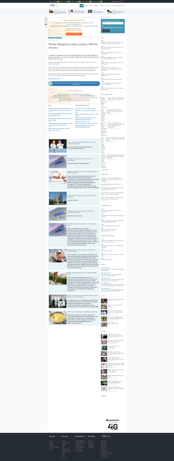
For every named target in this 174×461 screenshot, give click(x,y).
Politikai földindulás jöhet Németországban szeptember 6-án (115, 358)
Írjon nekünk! (104, 441)
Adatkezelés (103, 449)
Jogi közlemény (104, 447)
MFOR (53, 5)
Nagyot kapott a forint (113, 323)
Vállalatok (51, 37)
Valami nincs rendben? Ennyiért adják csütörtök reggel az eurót (116, 341)
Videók (86, 5)
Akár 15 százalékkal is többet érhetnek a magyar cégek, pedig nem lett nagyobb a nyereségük (116, 156)
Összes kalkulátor (79, 451)
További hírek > (105, 169)
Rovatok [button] (101, 5)
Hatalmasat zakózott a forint (82, 121)
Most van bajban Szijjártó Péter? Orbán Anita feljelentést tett (115, 382)
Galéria (50, 449)
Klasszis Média (104, 451)
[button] (112, 1)
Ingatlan (64, 445)
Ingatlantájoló (91, 447)
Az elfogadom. (112, 27)
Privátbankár (91, 443)
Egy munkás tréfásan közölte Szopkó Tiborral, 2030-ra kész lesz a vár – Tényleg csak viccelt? (112, 198)
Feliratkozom (106, 30)
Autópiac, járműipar (66, 451)
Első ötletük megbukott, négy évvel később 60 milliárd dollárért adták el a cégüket (115, 111)
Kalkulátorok (108, 5)
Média (63, 453)
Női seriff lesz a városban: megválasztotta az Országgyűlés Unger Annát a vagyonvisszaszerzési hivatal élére (112, 179)
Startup (63, 457)
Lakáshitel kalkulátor (79, 447)
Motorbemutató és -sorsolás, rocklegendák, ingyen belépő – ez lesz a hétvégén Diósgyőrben (112, 193)
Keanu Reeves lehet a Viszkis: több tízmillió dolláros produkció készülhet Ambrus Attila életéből (115, 139)
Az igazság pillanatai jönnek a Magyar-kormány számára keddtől (115, 335)
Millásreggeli (90, 445)
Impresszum (103, 445)
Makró (50, 441)
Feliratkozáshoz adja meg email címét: (111, 21)
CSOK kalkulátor (78, 449)
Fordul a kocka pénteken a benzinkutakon (114, 346)
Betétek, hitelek (65, 449)
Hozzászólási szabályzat (106, 453)
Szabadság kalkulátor (79, 443)
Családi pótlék (78, 445)
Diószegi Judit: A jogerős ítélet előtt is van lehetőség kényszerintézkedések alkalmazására (112, 188)
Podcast (91, 5)
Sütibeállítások (104, 457)
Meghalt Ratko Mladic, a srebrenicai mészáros (86, 123)
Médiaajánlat (104, 443)
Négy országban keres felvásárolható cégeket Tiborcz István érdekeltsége (116, 98)
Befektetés (51, 445)
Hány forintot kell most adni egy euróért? (85, 108)
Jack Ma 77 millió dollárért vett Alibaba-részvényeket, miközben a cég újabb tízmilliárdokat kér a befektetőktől (116, 125)
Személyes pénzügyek (54, 447)
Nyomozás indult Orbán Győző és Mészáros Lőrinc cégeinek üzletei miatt (115, 312)
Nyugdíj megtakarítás (79, 441)
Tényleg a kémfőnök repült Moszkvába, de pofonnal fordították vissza (116, 388)
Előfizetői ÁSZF (104, 455)
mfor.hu (89, 441)
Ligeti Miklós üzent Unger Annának (115, 299)
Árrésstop (96, 5)
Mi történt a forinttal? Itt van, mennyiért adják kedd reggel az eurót (116, 352)
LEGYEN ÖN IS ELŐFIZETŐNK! (74, 90)
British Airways (58, 37)
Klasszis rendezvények (117, 5)
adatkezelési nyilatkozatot (110, 27)
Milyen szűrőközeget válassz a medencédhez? (111, 184)
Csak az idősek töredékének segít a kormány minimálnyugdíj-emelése (115, 317)
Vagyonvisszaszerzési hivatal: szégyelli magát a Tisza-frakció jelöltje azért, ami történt (116, 365)
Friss (82, 5)
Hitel (63, 447)
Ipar (63, 455)
